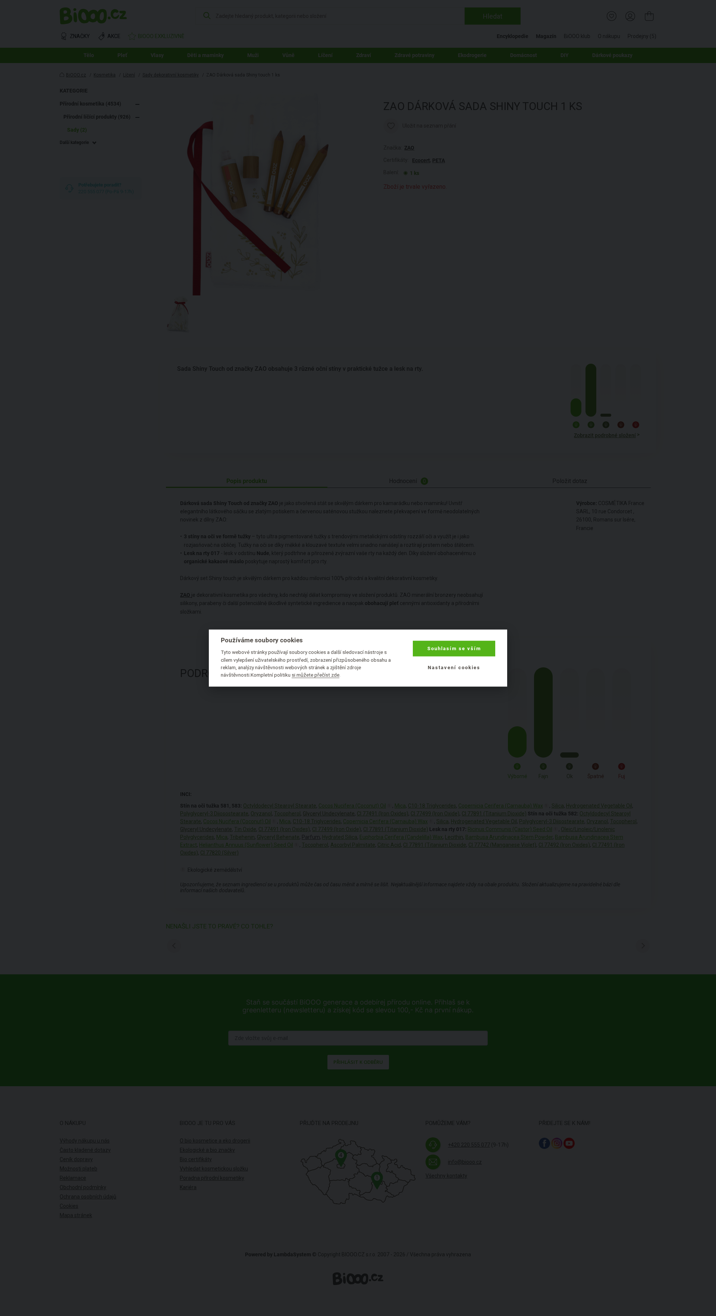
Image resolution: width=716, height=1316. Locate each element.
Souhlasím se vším (454, 648)
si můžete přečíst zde (315, 675)
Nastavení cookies (454, 667)
